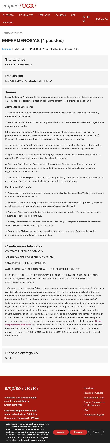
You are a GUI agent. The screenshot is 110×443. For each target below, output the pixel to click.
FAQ (86, 409)
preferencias (40, 440)
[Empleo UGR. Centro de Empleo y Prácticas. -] (19, 6)
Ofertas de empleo (12, 33)
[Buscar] (106, 19)
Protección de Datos (94, 397)
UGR (73, 15)
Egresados (44, 15)
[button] (83, 17)
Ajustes (96, 432)
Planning (8, 22)
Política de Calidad (93, 392)
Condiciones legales (94, 414)
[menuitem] (8, 15)
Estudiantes (26, 15)
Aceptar (60, 432)
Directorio (89, 387)
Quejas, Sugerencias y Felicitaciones (94, 403)
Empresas (61, 15)
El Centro (8, 15)
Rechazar (78, 432)
